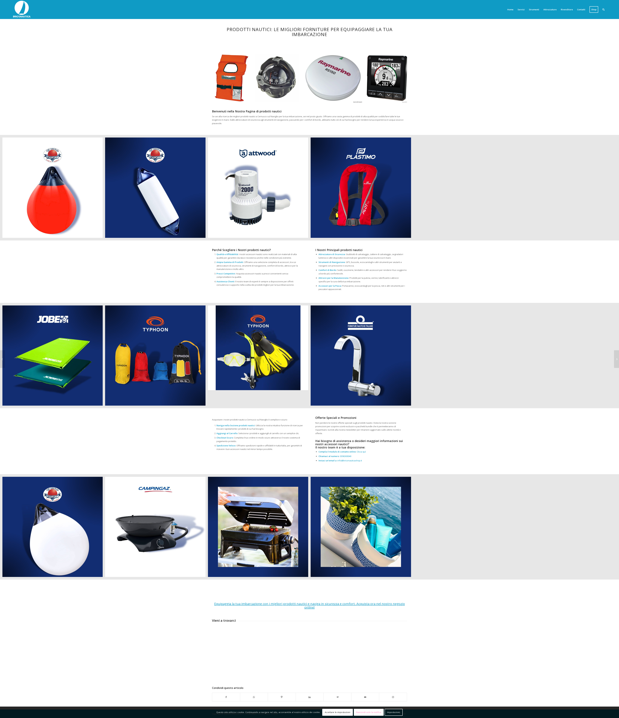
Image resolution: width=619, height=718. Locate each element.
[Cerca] (603, 9)
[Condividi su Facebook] (226, 697)
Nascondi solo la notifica (368, 712)
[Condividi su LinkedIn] (310, 697)
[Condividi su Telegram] (337, 697)
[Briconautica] (21, 9)
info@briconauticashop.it (349, 460)
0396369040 (345, 456)
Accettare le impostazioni (337, 712)
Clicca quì (361, 451)
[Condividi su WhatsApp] (254, 697)
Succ (400, 78)
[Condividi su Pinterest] (282, 697)
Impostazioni (393, 712)
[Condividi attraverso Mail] (365, 697)
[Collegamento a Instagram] (393, 697)
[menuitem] (510, 9)
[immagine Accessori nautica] (53, 189)
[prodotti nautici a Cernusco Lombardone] (2, 359)
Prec (219, 78)
